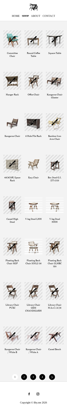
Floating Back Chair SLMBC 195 (53, 242)
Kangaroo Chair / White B (11, 330)
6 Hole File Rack (33, 114)
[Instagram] (38, 394)
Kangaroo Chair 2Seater (54, 75)
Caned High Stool (9, 199)
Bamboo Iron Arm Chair (53, 116)
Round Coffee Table (32, 33)
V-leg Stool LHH (30, 199)
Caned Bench (53, 328)
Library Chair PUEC (10, 285)
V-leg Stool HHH (52, 199)
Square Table (52, 32)
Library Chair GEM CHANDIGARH (33, 286)
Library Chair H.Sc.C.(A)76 (53, 285)
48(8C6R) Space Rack (12, 158)
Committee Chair (12, 32)
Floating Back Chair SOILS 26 (33, 241)
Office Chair (31, 73)
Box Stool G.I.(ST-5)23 (53, 158)
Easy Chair (30, 156)
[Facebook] (29, 394)
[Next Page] (52, 377)
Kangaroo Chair (11, 114)
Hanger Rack (10, 73)
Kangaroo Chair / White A (33, 330)
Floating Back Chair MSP (10, 241)
